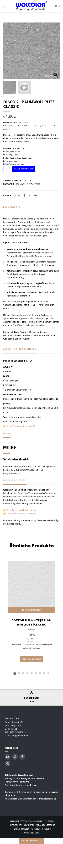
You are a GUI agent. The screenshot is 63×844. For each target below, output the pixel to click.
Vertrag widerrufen (31, 840)
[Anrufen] (15, 757)
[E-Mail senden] (7, 757)
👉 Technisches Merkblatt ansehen (20, 510)
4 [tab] (27, 673)
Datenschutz (15, 825)
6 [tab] (36, 673)
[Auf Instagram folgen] (7, 763)
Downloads (29, 825)
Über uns (46, 829)
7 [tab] (40, 673)
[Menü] (9, 6)
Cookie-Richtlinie (32, 833)
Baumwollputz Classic (28, 184)
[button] (55, 53)
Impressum (49, 821)
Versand (25, 122)
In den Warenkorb (23, 169)
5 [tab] (31, 673)
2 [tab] (19, 673)
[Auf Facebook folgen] (22, 757)
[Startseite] (31, 6)
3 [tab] (23, 673)
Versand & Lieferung (45, 825)
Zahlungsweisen (21, 829)
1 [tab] (15, 673)
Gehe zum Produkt (31, 659)
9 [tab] (48, 673)
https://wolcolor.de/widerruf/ (20, 426)
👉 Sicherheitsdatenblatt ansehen (19, 513)
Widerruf (36, 829)
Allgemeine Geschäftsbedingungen (26, 821)
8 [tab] (44, 673)
